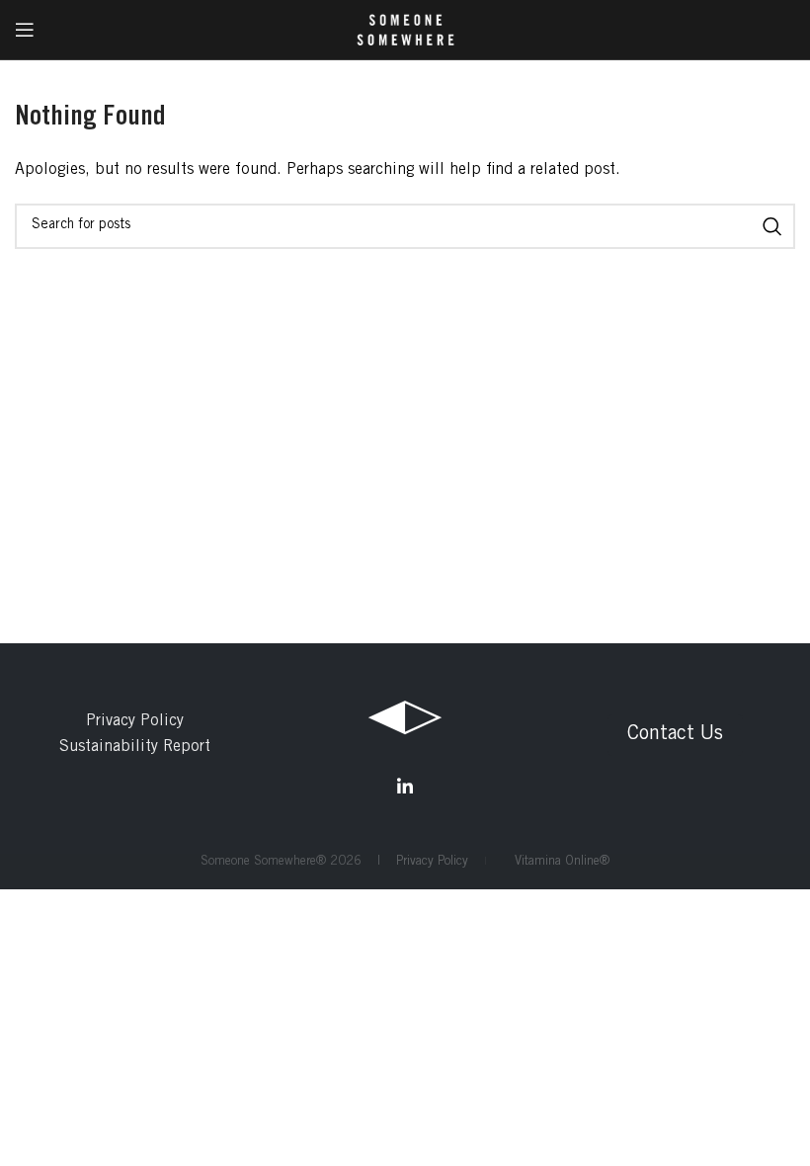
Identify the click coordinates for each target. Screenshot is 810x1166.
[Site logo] (405, 30)
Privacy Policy (135, 721)
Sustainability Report (134, 747)
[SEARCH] (772, 226)
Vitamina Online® (556, 862)
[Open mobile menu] (24, 29)
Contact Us (675, 735)
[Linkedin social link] (405, 786)
